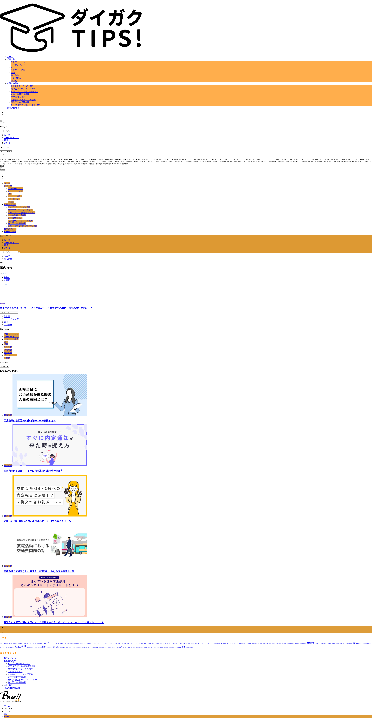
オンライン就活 (150, 643)
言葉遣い (142, 647)
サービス (176, 643)
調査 (146, 647)
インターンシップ (126, 643)
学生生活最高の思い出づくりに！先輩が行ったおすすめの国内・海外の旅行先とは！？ (46, 308)
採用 (13, 72)
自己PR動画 (127, 647)
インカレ (113, 643)
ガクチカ (165, 643)
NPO (27, 643)
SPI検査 (61, 643)
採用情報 (8, 350)
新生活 (77, 647)
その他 (14, 80)
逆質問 (161, 647)
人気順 (7, 280)
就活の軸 (367, 643)
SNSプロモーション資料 (22, 86)
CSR (10, 643)
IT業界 (24, 643)
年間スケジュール (34, 647)
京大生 (258, 643)
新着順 (7, 277)
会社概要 (8, 685)
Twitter (66, 643)
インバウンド (134, 643)
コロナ (172, 643)
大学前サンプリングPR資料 (23, 99)
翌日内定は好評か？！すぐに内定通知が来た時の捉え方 (33, 470)
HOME (7, 256)
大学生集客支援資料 (20, 94)
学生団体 (350, 643)
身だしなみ (153, 647)
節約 (113, 647)
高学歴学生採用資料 (20, 102)
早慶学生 (81, 647)
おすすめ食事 (87, 643)
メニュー (8, 711)
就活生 (13, 647)
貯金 (149, 647)
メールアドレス (242, 643)
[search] (19, 252)
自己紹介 (138, 647)
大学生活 (328, 643)
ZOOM (81, 643)
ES (11, 643)
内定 (275, 643)
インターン (118, 643)
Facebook (15, 643)
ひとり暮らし (93, 643)
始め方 (333, 643)
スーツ (180, 643)
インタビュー (17, 78)
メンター (8, 143)
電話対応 (179, 647)
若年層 (7, 135)
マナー (224, 643)
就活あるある (361, 643)
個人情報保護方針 (12, 688)
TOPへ (7, 717)
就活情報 (8, 647)
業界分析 (95, 647)
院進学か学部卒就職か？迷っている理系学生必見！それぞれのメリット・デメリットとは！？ (54, 622)
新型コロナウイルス (70, 647)
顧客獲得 (190, 647)
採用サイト (49, 647)
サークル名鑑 (10, 231)
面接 (183, 647)
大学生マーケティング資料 (23, 89)
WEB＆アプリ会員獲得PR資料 (24, 91)
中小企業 (254, 643)
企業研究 (265, 643)
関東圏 (170, 647)
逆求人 (158, 647)
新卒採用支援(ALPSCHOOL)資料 (25, 105)
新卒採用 (62, 647)
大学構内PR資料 (18, 97)
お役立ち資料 (13, 83)
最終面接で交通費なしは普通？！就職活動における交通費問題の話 (39, 571)
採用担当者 (56, 647)
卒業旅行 (289, 643)
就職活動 (8, 352)
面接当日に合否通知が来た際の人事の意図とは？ (30, 420)
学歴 (347, 643)
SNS (12, 67)
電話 (6, 714)
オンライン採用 (158, 643)
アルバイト (100, 643)
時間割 (85, 647)
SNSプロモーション (51, 643)
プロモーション (18, 62)
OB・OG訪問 (32, 643)
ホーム (10, 56)
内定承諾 (279, 643)
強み (40, 647)
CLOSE (2, 123)
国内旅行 (8, 259)
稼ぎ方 (109, 647)
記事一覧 (11, 59)
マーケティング (18, 65)
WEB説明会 (71, 643)
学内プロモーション (340, 643)
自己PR (121, 647)
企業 (261, 643)
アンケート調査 (18, 70)
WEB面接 (76, 643)
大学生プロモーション (320, 643)
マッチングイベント (217, 643)
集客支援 (174, 647)
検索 (2, 166)
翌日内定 (116, 647)
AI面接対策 (5, 643)
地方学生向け (303, 643)
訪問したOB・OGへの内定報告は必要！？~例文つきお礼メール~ (38, 521)
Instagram (20, 643)
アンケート (107, 643)
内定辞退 (284, 643)
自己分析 (133, 647)
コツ (169, 643)
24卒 (1, 643)
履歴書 (28, 647)
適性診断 (166, 647)
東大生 (91, 647)
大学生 (311, 642)
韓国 (187, 647)
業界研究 (101, 647)
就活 (6, 140)
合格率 (292, 643)
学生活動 (15, 75)
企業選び (271, 643)
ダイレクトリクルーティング (190, 643)
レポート (249, 643)
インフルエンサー (142, 643)
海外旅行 (105, 647)
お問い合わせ (13, 108)
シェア (9, 708)
